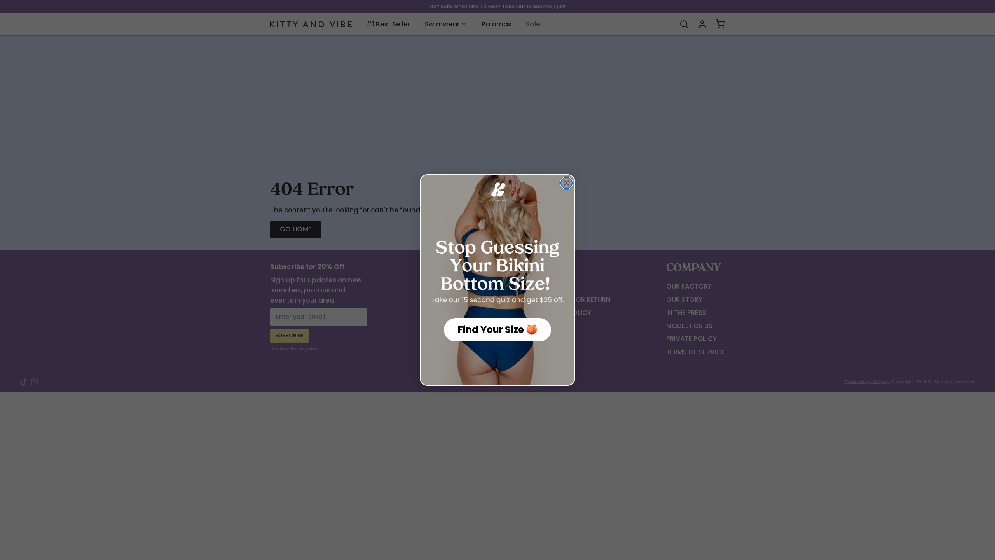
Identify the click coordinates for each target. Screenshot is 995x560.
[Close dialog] (566, 183)
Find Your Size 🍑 (498, 329)
